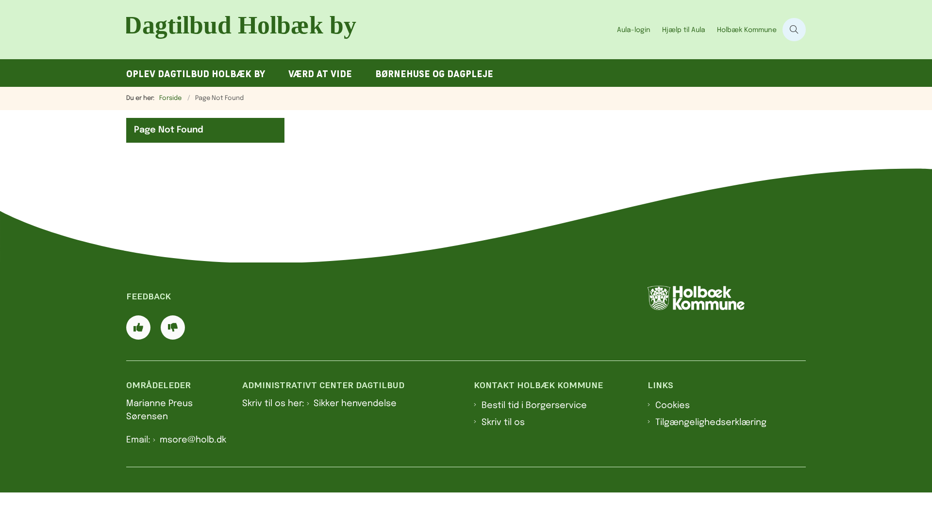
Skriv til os (503, 422)
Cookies (672, 405)
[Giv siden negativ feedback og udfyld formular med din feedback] (173, 327)
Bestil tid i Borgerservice (534, 405)
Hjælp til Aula (683, 30)
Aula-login (633, 30)
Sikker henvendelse (355, 403)
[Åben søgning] (794, 29)
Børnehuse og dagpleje (434, 74)
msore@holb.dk (193, 440)
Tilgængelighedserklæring (710, 422)
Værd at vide (320, 74)
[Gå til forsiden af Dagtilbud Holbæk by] (368, 30)
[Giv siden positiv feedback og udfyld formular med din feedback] (138, 327)
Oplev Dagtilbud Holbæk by (195, 74)
